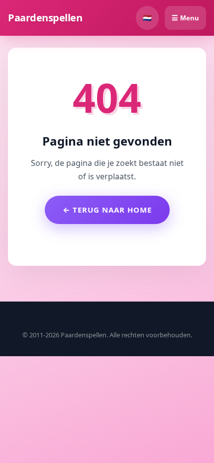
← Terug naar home (107, 210)
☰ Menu (185, 18)
